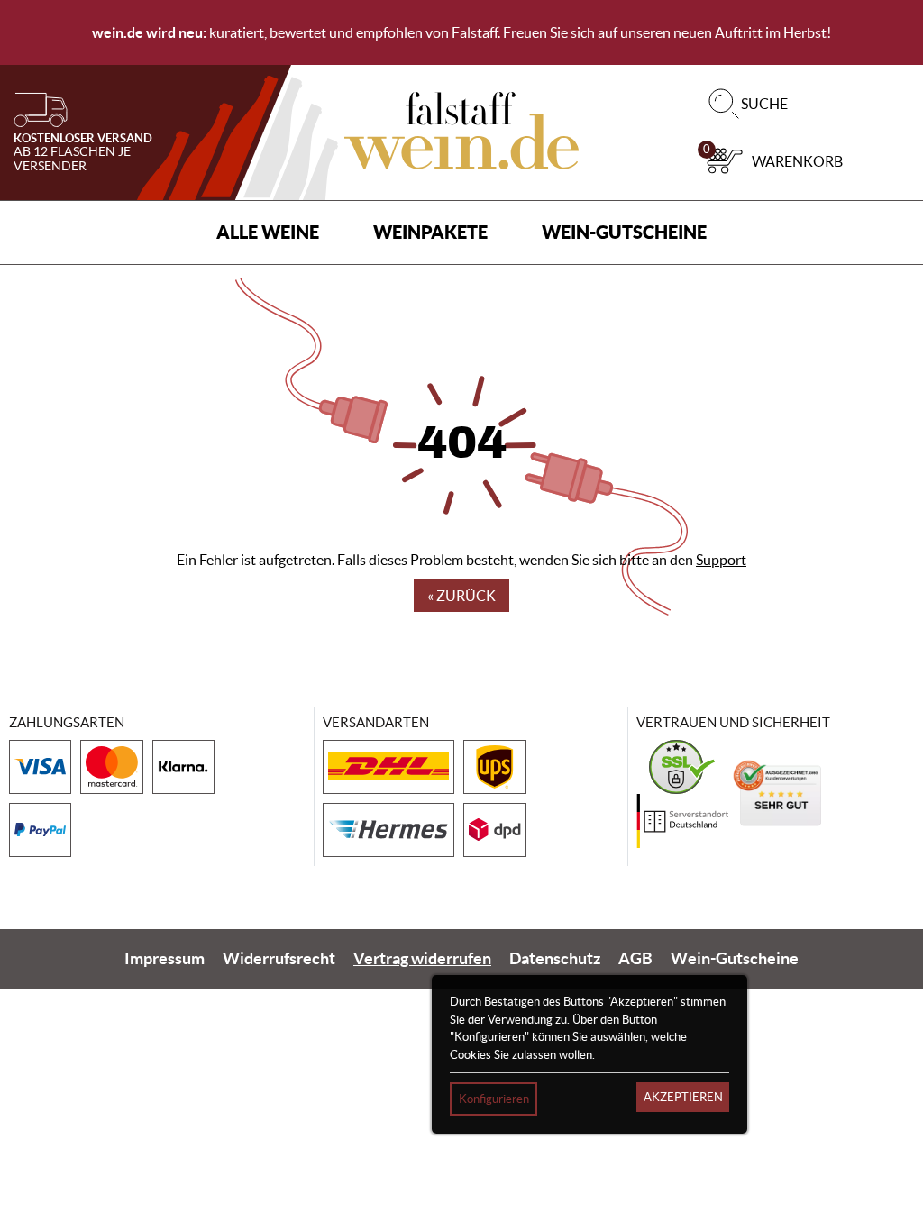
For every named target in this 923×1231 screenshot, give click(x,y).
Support (721, 560)
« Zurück (461, 596)
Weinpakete (430, 232)
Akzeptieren (683, 1097)
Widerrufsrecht (279, 959)
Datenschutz (554, 959)
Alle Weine (267, 232)
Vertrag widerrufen (422, 959)
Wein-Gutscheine (624, 232)
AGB (635, 959)
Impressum (164, 959)
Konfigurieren (494, 1099)
